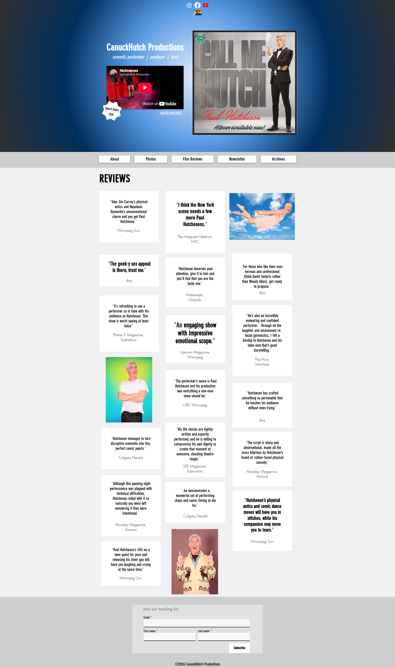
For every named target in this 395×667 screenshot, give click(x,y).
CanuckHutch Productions (145, 47)
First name (150, 631)
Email (147, 617)
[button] (150, 159)
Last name (203, 631)
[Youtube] (206, 5)
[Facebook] (197, 5)
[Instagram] (189, 5)
